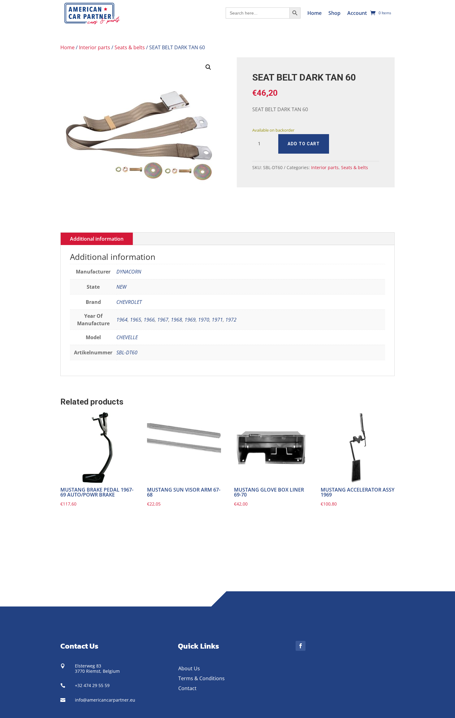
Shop (334, 13)
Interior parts (94, 47)
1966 (149, 319)
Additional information (97, 238)
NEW (121, 286)
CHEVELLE (127, 337)
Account (357, 13)
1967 (162, 319)
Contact (187, 688)
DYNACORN (128, 271)
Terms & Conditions (201, 678)
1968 (176, 319)
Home (314, 13)
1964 (122, 319)
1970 (203, 319)
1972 (230, 319)
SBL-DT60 (126, 352)
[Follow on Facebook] (301, 646)
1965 (135, 319)
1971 (217, 319)
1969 (190, 319)
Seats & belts (130, 47)
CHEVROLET (129, 302)
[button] (208, 67)
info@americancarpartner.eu (105, 700)
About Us (189, 668)
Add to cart (304, 143)
